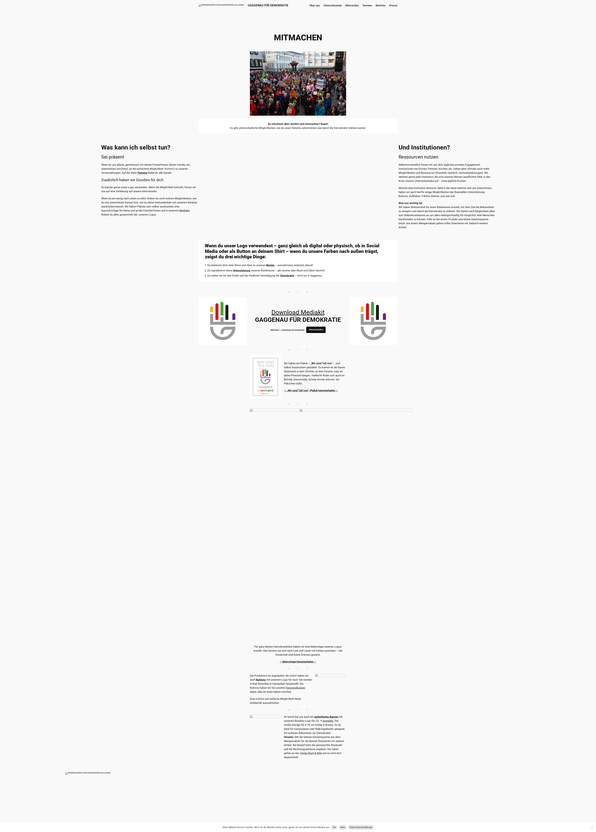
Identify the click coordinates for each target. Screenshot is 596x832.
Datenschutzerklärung (361, 827)
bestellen (328, 720)
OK (334, 827)
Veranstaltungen (295, 687)
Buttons (261, 679)
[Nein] (592, 827)
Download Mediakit (298, 312)
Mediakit (184, 210)
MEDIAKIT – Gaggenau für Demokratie (287, 330)
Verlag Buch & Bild (311, 753)
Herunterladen (316, 329)
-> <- (311, 390)
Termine (142, 172)
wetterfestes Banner (326, 716)
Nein (342, 827)
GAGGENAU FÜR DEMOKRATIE (268, 5)
